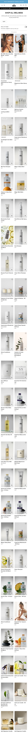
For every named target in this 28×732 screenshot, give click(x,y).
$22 (2, 464)
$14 (2, 168)
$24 (2, 544)
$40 (2, 301)
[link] (12, 8)
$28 (15, 490)
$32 (15, 56)
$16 (2, 85)
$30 (15, 247)
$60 (2, 518)
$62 (15, 168)
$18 (15, 140)
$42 (15, 301)
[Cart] (26, 5)
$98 (2, 383)
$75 (15, 383)
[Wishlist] (23, 5)
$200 (16, 705)
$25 (2, 195)
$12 (2, 113)
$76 (2, 142)
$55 (2, 56)
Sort (4, 21)
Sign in (25, 8)
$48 (15, 84)
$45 (15, 597)
